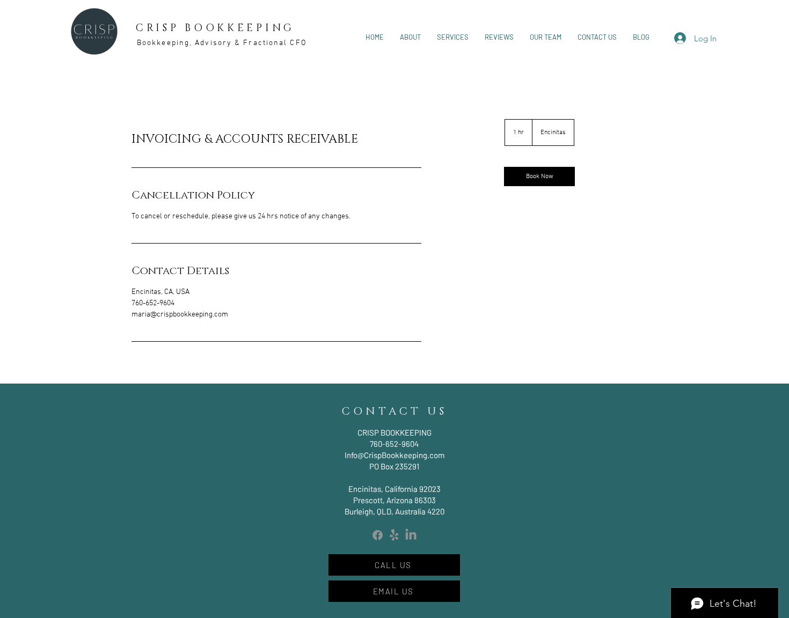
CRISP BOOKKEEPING (215, 28)
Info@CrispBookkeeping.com (394, 455)
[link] (539, 176)
